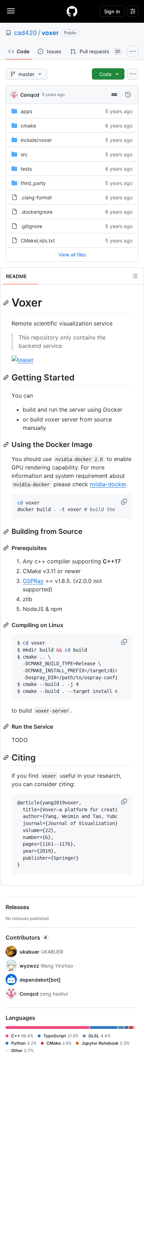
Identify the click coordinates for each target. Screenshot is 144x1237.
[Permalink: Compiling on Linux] (7, 625)
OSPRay (33, 580)
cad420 (25, 32)
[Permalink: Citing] (7, 757)
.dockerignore (36, 212)
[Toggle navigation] (11, 11)
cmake (28, 126)
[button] (125, 502)
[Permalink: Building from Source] (7, 532)
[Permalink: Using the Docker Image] (7, 444)
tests (26, 169)
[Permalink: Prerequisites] (7, 548)
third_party (33, 183)
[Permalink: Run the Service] (7, 726)
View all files (72, 254)
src (24, 154)
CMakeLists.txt (38, 240)
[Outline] (135, 276)
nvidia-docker (108, 484)
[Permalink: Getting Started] (7, 377)
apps (26, 111)
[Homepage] (72, 11)
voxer (50, 32)
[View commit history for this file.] (128, 94)
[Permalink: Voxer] (7, 303)
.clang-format (36, 197)
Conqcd (29, 95)
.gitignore (31, 226)
